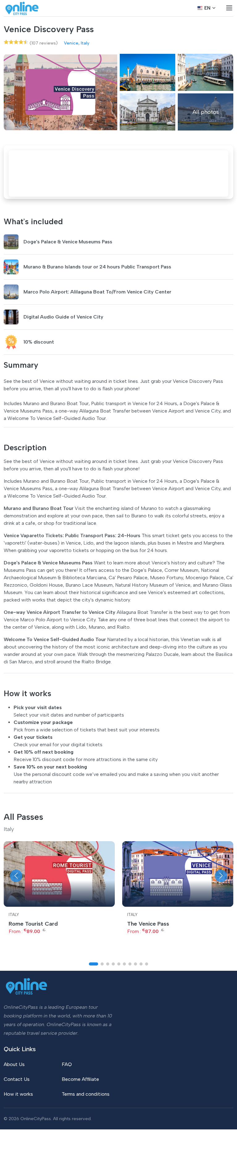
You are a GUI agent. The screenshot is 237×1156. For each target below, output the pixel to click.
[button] (16, 876)
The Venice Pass (148, 923)
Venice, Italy (76, 43)
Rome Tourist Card (33, 923)
